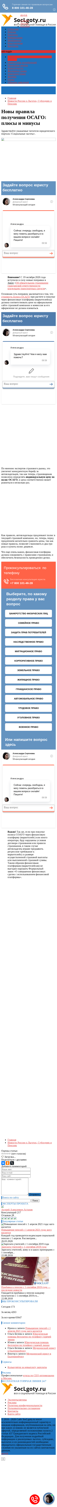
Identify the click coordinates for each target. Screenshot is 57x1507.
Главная (24, 20)
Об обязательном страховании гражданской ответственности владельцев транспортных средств (28, 286)
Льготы (24, 23)
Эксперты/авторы (17, 1399)
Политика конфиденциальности (25, 1405)
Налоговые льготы (18, 65)
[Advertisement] (28, 435)
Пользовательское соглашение (24, 1408)
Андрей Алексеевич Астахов (17, 1209)
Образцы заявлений (18, 82)
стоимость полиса (15, 296)
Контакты (13, 46)
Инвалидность (15, 68)
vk (26, 15)
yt (24, 15)
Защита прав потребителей (22, 62)
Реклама (12, 1402)
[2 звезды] (4, 1154)
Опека (11, 79)
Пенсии (12, 32)
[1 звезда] (2, 1154)
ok (21, 15)
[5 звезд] (10, 1154)
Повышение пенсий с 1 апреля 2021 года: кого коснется (29, 1329)
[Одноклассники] (8, 1163)
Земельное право (17, 74)
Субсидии (13, 29)
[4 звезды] (8, 1154)
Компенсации (15, 37)
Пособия (25, 26)
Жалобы (12, 76)
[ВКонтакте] (3, 1163)
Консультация (15, 43)
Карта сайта (14, 1414)
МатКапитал (14, 40)
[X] (12, 1163)
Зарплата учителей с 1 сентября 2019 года (23, 1246)
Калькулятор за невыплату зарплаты (27, 1367)
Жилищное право (17, 71)
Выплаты (13, 34)
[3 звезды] (6, 1154)
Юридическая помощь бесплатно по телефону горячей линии (29, 1336)
